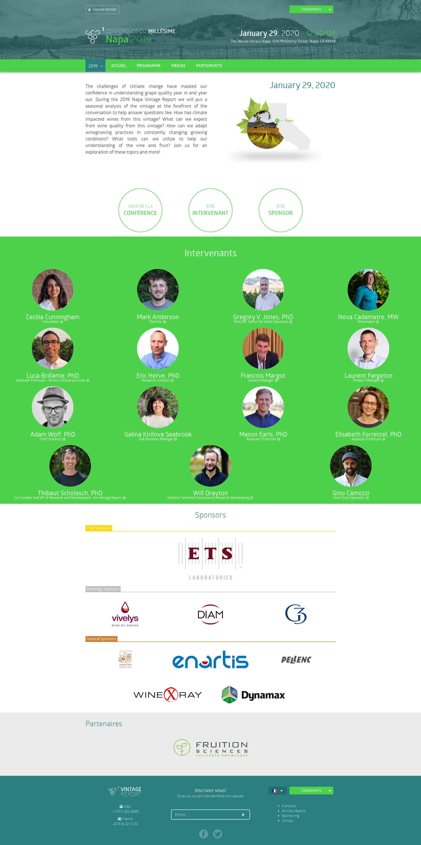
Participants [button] (209, 65)
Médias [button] (178, 65)
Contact (288, 820)
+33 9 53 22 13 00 (125, 823)
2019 (94, 66)
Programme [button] (149, 65)
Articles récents (293, 810)
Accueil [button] (118, 65)
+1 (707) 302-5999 (125, 811)
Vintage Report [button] (105, 9)
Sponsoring (290, 815)
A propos (289, 805)
